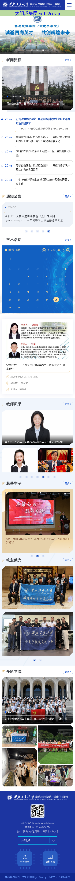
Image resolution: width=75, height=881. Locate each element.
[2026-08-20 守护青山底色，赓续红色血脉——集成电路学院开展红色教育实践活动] (19, 736)
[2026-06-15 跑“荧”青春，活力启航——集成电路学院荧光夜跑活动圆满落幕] (55, 776)
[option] (37, 35)
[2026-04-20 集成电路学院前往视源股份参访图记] (37, 587)
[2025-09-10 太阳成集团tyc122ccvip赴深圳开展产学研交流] (37, 634)
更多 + (68, 60)
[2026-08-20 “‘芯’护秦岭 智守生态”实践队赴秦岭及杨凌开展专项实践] (19, 767)
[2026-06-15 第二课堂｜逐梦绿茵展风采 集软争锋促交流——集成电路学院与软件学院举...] (55, 744)
